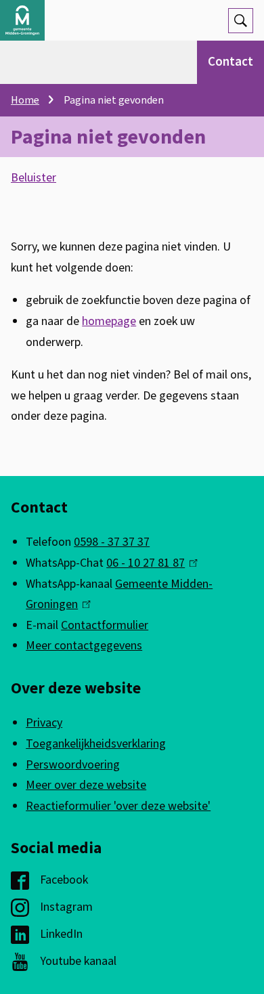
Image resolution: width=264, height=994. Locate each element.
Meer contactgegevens (84, 645)
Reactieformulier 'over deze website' (118, 806)
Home (25, 100)
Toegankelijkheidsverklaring (96, 743)
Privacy (44, 722)
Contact (230, 62)
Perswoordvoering (73, 764)
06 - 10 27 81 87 (148, 563)
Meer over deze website (86, 785)
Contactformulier (104, 625)
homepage (109, 321)
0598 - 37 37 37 (112, 542)
